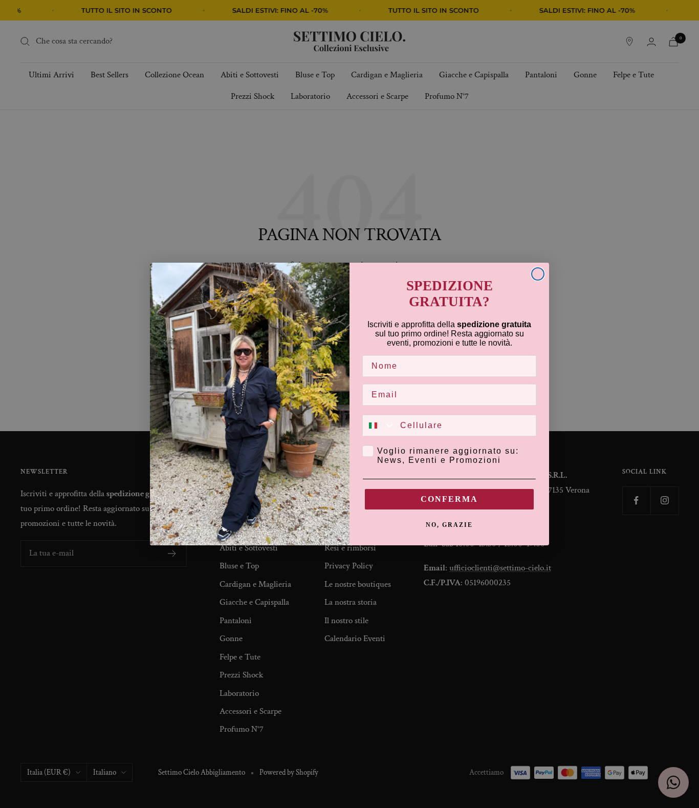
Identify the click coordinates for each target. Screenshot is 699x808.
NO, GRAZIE (449, 524)
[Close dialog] (538, 274)
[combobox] (379, 425)
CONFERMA (449, 499)
